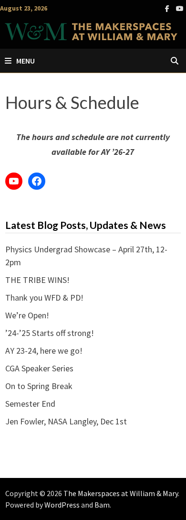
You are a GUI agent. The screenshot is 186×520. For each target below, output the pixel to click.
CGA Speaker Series (39, 368)
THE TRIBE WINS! (37, 279)
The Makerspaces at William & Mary (120, 493)
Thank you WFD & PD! (44, 297)
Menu (25, 60)
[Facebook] (168, 7)
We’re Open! (27, 315)
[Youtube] (180, 7)
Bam (102, 504)
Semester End (30, 403)
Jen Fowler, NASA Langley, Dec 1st (66, 421)
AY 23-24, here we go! (44, 350)
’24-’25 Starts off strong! (49, 332)
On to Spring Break (38, 385)
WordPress (62, 504)
